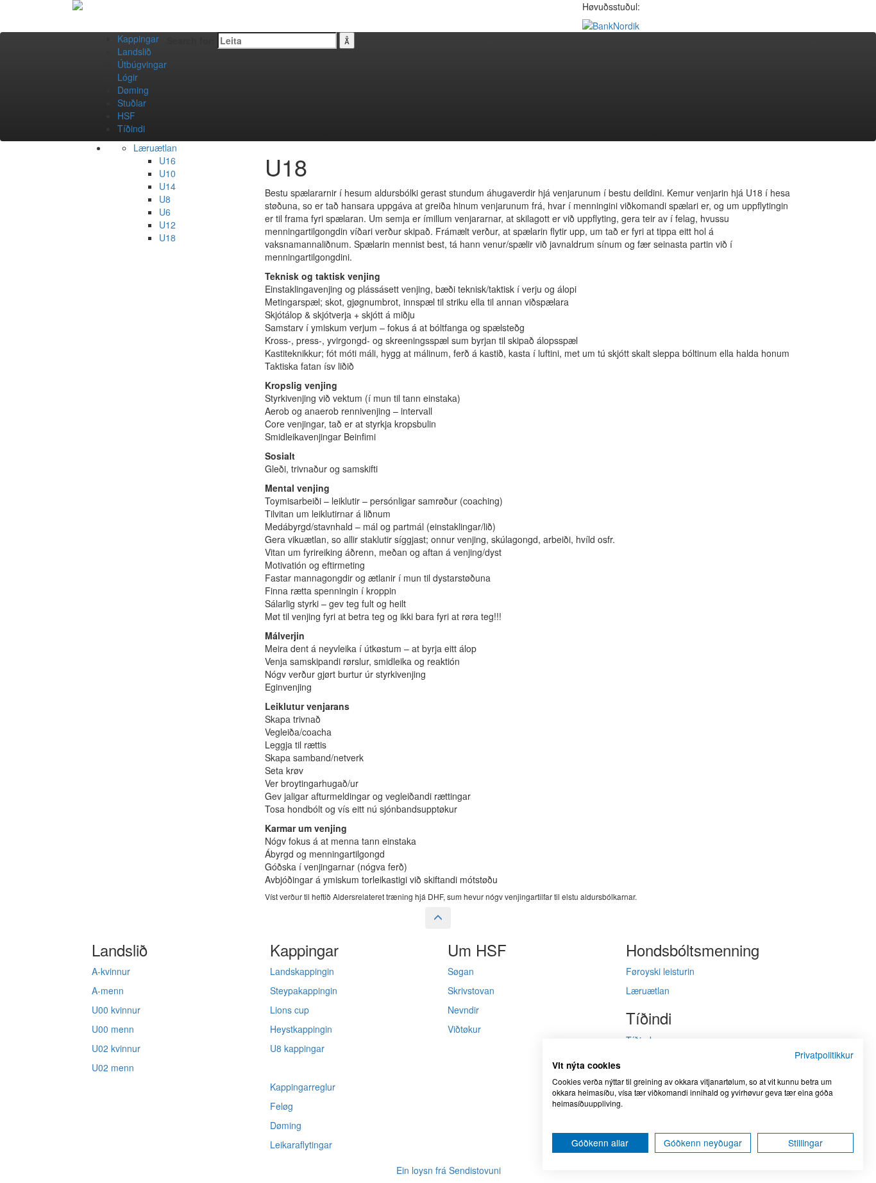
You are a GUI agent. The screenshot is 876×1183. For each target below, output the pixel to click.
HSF (126, 115)
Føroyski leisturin (660, 971)
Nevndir (463, 1009)
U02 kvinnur (116, 1048)
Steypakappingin (303, 990)
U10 (167, 173)
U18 (167, 237)
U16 (167, 160)
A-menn (108, 990)
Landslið (134, 51)
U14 (167, 186)
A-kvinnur (111, 971)
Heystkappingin (301, 1029)
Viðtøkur (464, 1029)
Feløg (281, 1106)
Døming (133, 89)
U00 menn (113, 1029)
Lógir (127, 77)
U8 (165, 199)
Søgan (461, 971)
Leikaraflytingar (301, 1144)
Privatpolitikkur (824, 1054)
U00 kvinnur (116, 1009)
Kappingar (138, 38)
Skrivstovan (471, 990)
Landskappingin (302, 971)
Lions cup (289, 1009)
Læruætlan (155, 147)
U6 (165, 211)
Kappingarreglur (302, 1086)
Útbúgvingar (142, 64)
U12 (167, 224)
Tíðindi (131, 128)
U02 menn (113, 1067)
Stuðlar (131, 102)
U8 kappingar (297, 1048)
